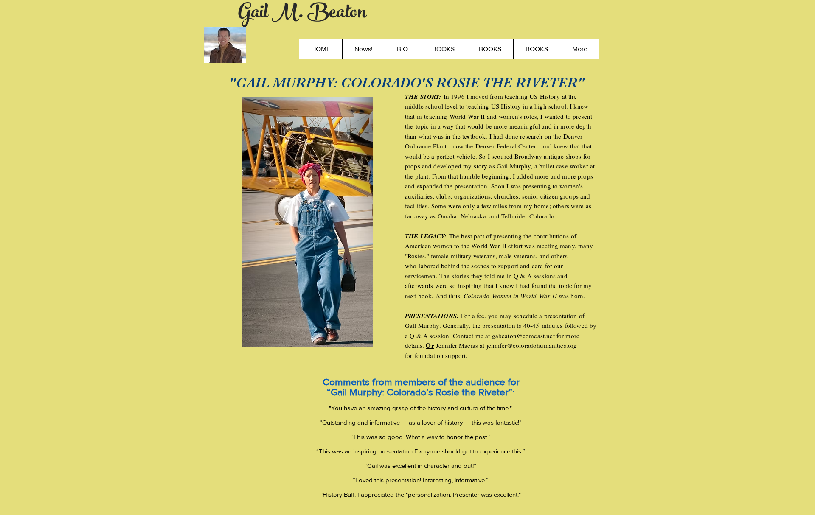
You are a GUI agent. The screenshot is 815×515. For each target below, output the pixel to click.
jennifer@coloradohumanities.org (531, 345)
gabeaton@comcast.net (523, 335)
